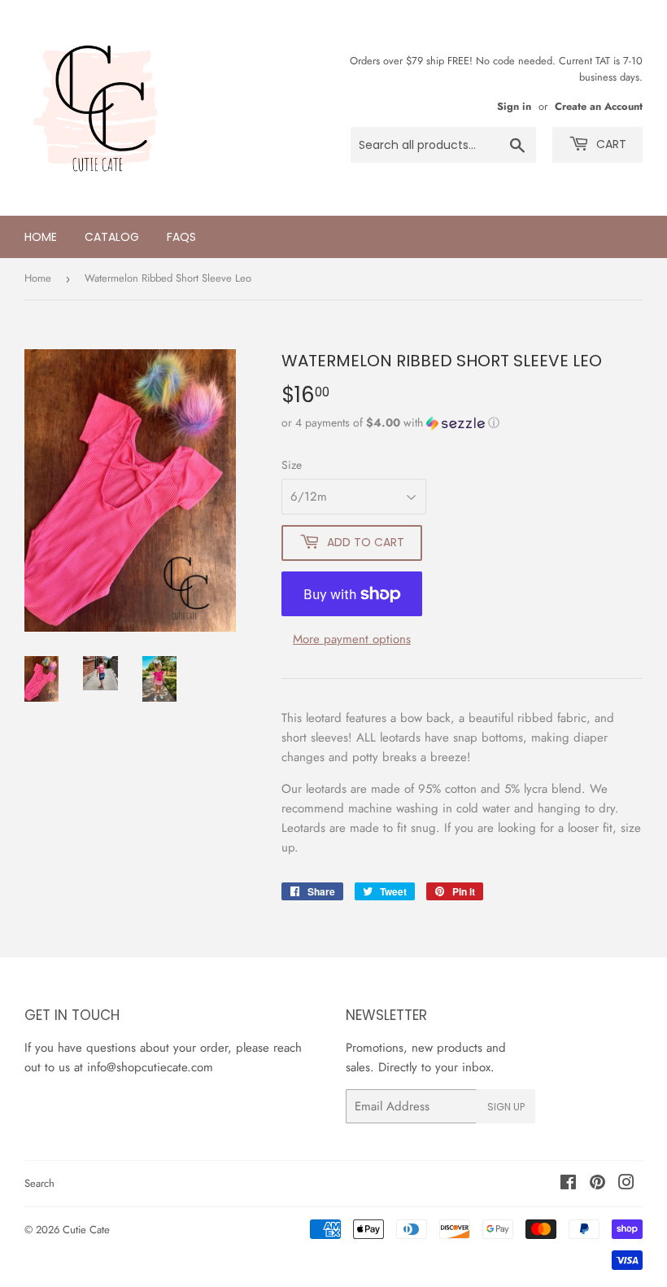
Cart (609, 144)
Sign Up (506, 1107)
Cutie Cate (86, 1229)
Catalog (112, 237)
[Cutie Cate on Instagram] (626, 1184)
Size (291, 465)
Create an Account (599, 106)
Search (39, 1183)
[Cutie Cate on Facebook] (568, 1184)
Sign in (514, 106)
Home (40, 237)
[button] (462, 422)
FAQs (181, 237)
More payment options (352, 639)
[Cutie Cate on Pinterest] (597, 1184)
